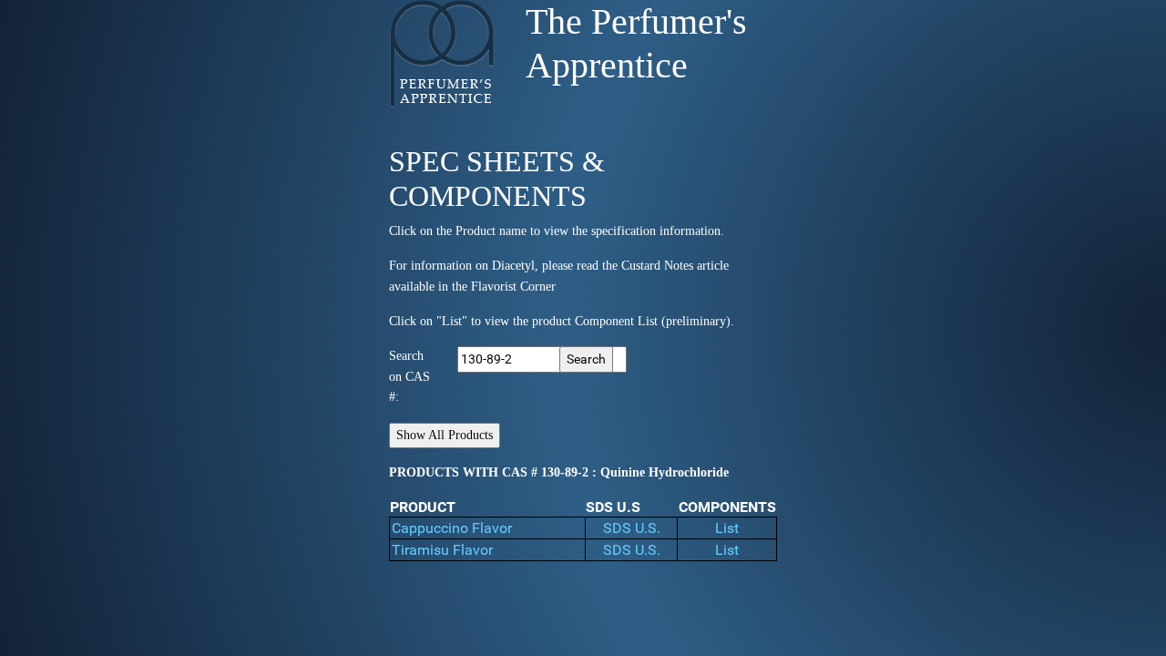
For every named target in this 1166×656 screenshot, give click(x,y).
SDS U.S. (631, 528)
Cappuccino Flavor (452, 528)
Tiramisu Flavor (442, 550)
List (727, 528)
